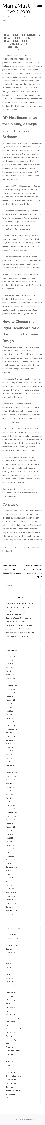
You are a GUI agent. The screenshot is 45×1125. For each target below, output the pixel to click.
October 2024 (10, 736)
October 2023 (10, 780)
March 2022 (10, 845)
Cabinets (9, 949)
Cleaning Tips (11, 953)
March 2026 (10, 675)
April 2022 (9, 842)
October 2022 (10, 820)
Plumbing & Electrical (13, 1051)
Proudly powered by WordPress (22, 1120)
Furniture (9, 971)
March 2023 (10, 802)
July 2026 (9, 660)
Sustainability (11, 1080)
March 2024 (10, 762)
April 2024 (9, 758)
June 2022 (9, 834)
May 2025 (9, 711)
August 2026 (10, 657)
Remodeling (10, 1058)
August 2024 (10, 744)
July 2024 (9, 747)
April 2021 (9, 885)
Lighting (9, 1011)
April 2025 (9, 715)
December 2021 (11, 856)
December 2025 (11, 686)
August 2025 (10, 700)
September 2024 (11, 740)
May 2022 (9, 838)
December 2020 (11, 900)
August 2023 (10, 787)
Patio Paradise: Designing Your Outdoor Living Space (11, 569)
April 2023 (9, 798)
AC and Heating (11, 935)
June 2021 (9, 878)
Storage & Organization (14, 1076)
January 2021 (10, 896)
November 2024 (11, 733)
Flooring (9, 967)
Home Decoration (12, 985)
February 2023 (11, 805)
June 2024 (9, 751)
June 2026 (9, 664)
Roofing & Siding (11, 1069)
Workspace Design (12, 1098)
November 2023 (11, 776)
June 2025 (9, 707)
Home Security (11, 993)
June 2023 (9, 791)
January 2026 (10, 682)
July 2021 (9, 874)
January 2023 (10, 809)
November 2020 (11, 903)
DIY (7, 956)
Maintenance (10, 1014)
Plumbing (9, 1047)
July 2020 (9, 914)
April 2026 (9, 671)
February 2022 (11, 849)
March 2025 (10, 718)
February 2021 (11, 893)
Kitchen (8, 1003)
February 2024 (11, 765)
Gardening (9, 978)
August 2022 (10, 827)
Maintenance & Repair (13, 1018)
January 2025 (10, 725)
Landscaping (10, 1007)
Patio (8, 1043)
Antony (21, 50)
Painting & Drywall (12, 1040)
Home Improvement (12, 989)
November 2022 (11, 816)
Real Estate (10, 1054)
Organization (10, 1022)
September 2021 (11, 867)
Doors (8, 960)
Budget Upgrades (12, 945)
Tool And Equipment (13, 1091)
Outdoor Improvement (13, 1029)
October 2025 (10, 693)
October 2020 (10, 907)
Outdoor (9, 1025)
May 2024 (9, 754)
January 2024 (10, 769)
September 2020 (11, 911)
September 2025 (11, 696)
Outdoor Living (11, 1033)
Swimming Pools (12, 1083)
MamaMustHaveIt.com (16, 8)
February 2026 (11, 678)
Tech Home (10, 1087)
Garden (8, 974)
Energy (8, 964)
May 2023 (9, 794)
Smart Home (10, 1072)
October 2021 (10, 863)
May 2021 (9, 882)
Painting (9, 1036)
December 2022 (11, 813)
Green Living (10, 982)
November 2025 (11, 689)
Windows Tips (11, 1094)
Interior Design (11, 1000)
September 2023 (11, 784)
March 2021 (10, 889)
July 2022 (9, 831)
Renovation (10, 1062)
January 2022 (10, 853)
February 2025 (11, 722)
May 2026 (9, 667)
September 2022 (11, 823)
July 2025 (9, 704)
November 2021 (11, 860)
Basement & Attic (12, 938)
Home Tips (16, 547)
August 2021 (10, 871)
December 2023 (11, 773)
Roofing (8, 1065)
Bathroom (9, 942)
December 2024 (11, 729)
